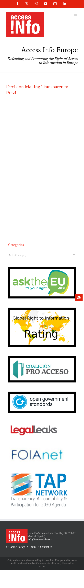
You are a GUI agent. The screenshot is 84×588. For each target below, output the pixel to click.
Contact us (46, 546)
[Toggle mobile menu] (76, 14)
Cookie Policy (17, 546)
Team (32, 546)
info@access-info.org (40, 539)
